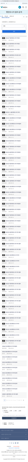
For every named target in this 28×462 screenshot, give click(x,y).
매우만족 (5, 410)
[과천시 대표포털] (4, 7)
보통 (15, 410)
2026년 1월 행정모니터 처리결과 (9, 346)
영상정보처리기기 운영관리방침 (14, 448)
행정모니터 (12, 16)
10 (23, 400)
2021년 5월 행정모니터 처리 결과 (9, 367)
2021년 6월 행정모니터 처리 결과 (9, 362)
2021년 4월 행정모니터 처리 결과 (9, 373)
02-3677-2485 (11, 424)
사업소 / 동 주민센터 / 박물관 (7, 430)
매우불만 (6, 412)
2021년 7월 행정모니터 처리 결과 (9, 357)
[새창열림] (11, 443)
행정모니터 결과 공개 (5, 17)
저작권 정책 (9, 446)
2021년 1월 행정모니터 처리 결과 (9, 388)
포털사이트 (3, 3)
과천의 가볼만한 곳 (5, 438)
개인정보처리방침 (16, 446)
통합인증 (25, 3)
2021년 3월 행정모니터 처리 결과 (9, 378)
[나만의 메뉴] (19, 7)
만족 (11, 410)
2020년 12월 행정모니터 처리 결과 (10, 394)
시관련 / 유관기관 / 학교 (6, 434)
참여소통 (6, 16)
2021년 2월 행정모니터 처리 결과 (9, 383)
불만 (20, 410)
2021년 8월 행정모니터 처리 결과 (9, 351)
